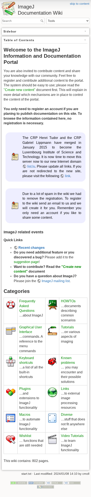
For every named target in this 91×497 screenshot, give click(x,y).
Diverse (67, 414)
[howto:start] (52, 304)
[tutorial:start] (52, 330)
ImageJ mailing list (56, 281)
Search (42, 20)
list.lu (31, 166)
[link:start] (52, 392)
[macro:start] (11, 418)
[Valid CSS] (72, 482)
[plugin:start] (11, 392)
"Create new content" (19, 90)
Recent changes (31, 247)
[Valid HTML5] (54, 482)
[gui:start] (11, 330)
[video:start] (52, 439)
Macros (24, 414)
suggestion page (26, 262)
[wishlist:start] (11, 439)
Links (65, 389)
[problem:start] (52, 361)
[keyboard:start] (11, 361)
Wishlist (25, 436)
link (67, 176)
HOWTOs (68, 301)
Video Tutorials (72, 436)
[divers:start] (52, 418)
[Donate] (18, 482)
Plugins (25, 389)
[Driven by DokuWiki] (45, 486)
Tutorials (67, 327)
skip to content (79, 3)
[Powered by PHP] (36, 482)
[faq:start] (11, 304)
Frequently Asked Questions (27, 305)
